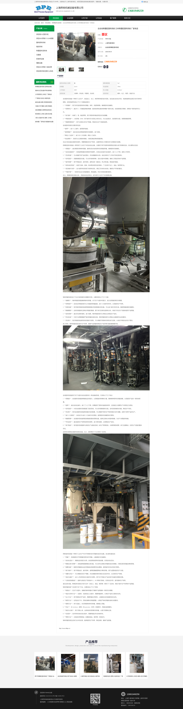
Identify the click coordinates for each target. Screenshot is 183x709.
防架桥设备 (40, 59)
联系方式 (127, 18)
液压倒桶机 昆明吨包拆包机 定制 (44, 110)
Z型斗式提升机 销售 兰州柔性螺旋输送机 (44, 117)
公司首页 (42, 18)
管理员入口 (63, 702)
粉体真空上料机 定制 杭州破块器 (44, 114)
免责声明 (56, 702)
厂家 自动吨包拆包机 (111, 676)
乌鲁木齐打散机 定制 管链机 (43, 106)
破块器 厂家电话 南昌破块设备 (44, 121)
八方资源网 (50, 702)
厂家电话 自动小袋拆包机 (42, 98)
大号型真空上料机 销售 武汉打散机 (88, 676)
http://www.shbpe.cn (64, 628)
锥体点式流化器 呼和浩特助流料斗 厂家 (44, 90)
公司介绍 (84, 18)
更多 (52, 82)
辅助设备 (39, 63)
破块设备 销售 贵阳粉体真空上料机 (44, 102)
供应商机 (56, 18)
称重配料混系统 (56, 23)
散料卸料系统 (40, 42)
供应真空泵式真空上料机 (44, 71)
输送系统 (39, 46)
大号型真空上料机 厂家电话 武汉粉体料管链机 (44, 94)
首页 (42, 23)
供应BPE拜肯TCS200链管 (44, 38)
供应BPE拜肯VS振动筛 (44, 67)
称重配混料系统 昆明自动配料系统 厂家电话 (44, 86)
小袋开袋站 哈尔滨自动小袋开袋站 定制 (44, 676)
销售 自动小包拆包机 (134, 676)
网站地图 (69, 702)
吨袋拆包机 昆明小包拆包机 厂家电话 (66, 676)
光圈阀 (38, 55)
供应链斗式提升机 (42, 34)
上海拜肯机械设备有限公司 (47, 699)
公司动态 (99, 18)
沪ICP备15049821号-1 (59, 696)
